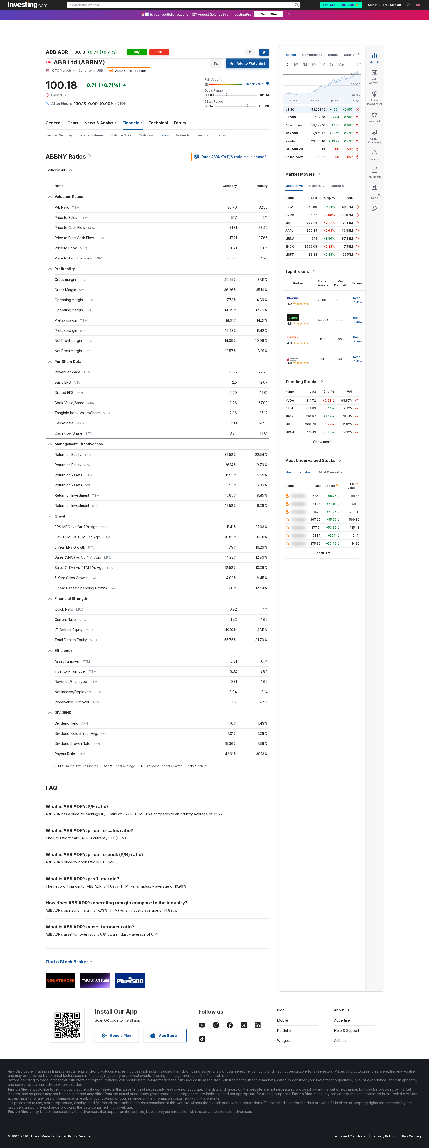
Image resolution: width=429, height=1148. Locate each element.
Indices (290, 55)
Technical (158, 122)
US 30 (289, 109)
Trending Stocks (301, 381)
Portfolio (284, 1030)
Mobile (282, 1020)
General (53, 122)
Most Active (294, 186)
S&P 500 (291, 133)
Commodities (312, 55)
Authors (340, 1040)
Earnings (202, 135)
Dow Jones (293, 125)
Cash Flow (146, 135)
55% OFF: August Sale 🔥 (341, 5)
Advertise (342, 1020)
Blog (281, 1010)
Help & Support (346, 1030)
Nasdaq (291, 141)
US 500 (290, 117)
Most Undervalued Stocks (310, 460)
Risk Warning (411, 1136)
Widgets (284, 1040)
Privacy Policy (384, 1136)
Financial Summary (59, 135)
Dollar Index (294, 157)
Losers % (337, 186)
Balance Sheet (122, 135)
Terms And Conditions (349, 1136)
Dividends (182, 135)
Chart (72, 122)
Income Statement (92, 135)
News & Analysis (100, 122)
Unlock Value (254, 84)
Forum (180, 122)
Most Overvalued (331, 472)
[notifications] (409, 4)
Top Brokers (297, 271)
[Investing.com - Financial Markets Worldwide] (27, 4)
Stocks (349, 55)
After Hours (61, 103)
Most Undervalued (299, 472)
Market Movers (300, 174)
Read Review (357, 300)
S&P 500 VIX (294, 149)
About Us (341, 1010)
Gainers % (316, 186)
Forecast (220, 135)
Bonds (333, 55)
